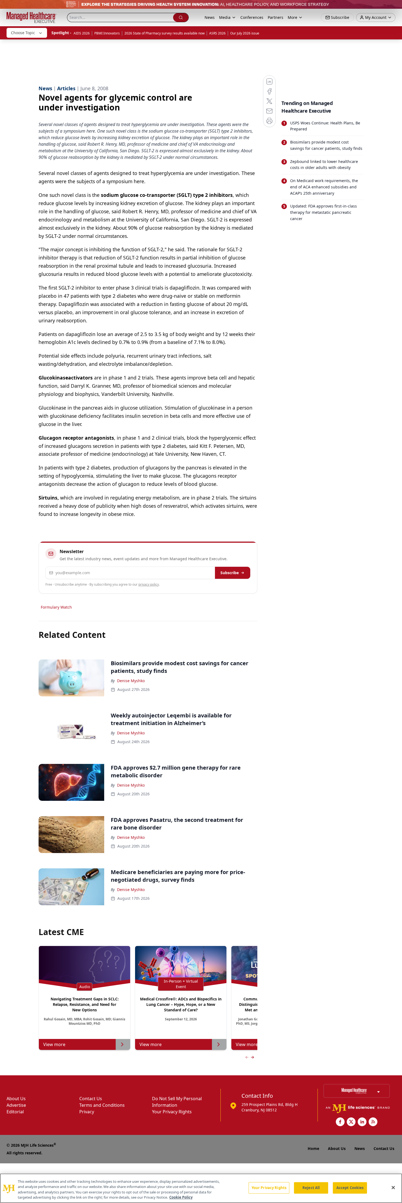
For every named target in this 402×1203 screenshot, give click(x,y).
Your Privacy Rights (172, 1112)
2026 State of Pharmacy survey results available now (164, 33)
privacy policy (148, 584)
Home (313, 1148)
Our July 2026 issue (244, 33)
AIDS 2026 (82, 33)
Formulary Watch (56, 607)
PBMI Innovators (107, 33)
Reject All (311, 1187)
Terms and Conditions (102, 1105)
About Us (16, 1099)
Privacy (86, 1112)
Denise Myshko (131, 680)
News (210, 17)
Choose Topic (23, 32)
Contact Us (90, 1099)
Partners (275, 17)
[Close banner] (395, 7)
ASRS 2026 (217, 33)
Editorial (15, 1112)
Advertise (16, 1105)
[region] (201, 1188)
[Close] (393, 1187)
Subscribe (229, 572)
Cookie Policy (181, 1197)
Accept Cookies (350, 1187)
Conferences (251, 17)
